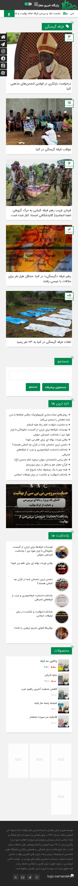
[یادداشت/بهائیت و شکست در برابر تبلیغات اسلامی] (39, 617)
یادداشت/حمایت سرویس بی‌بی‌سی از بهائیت (43, 519)
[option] (39, 506)
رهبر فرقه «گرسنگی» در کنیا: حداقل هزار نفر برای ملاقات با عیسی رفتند (39, 279)
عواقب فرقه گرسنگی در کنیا (53, 149)
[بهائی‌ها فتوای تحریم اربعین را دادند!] (39, 632)
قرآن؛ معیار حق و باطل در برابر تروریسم (46, 465)
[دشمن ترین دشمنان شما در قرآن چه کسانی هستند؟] (39, 585)
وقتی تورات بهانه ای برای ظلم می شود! (46, 440)
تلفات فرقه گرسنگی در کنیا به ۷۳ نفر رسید (44, 342)
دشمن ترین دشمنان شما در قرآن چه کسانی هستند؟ (39, 445)
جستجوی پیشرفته (55, 387)
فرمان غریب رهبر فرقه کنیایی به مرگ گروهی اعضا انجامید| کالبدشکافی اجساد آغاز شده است (41, 213)
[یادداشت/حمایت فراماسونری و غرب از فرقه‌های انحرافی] (39, 601)
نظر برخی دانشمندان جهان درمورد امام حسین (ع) (40, 460)
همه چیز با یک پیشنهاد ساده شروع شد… (45, 470)
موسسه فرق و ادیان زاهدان (60, 830)
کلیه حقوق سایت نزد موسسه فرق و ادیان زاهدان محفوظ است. (44, 869)
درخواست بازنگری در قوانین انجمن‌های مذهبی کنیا (40, 86)
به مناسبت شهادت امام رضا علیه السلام (47, 425)
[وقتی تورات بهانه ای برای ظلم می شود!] (39, 568)
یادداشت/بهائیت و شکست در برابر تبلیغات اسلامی (40, 475)
